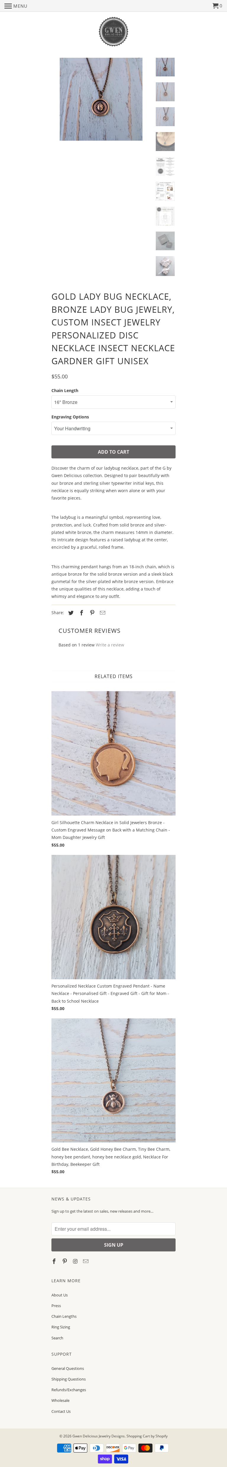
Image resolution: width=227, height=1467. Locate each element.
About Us (59, 1295)
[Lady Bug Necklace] (101, 102)
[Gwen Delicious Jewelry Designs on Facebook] (54, 1261)
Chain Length (64, 390)
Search (57, 1338)
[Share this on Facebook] (80, 612)
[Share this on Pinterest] (91, 612)
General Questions (67, 1368)
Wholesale (60, 1400)
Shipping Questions (68, 1379)
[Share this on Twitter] (70, 612)
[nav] (15, 6)
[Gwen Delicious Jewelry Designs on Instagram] (76, 1261)
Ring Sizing (60, 1327)
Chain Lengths (64, 1316)
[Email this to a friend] (101, 612)
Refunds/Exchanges (68, 1389)
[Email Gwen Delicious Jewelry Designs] (86, 1261)
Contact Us (61, 1411)
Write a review (110, 645)
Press (56, 1305)
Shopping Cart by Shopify (147, 1436)
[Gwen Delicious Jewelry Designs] (113, 31)
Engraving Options (70, 417)
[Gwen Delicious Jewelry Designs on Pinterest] (65, 1261)
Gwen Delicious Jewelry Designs (98, 1436)
